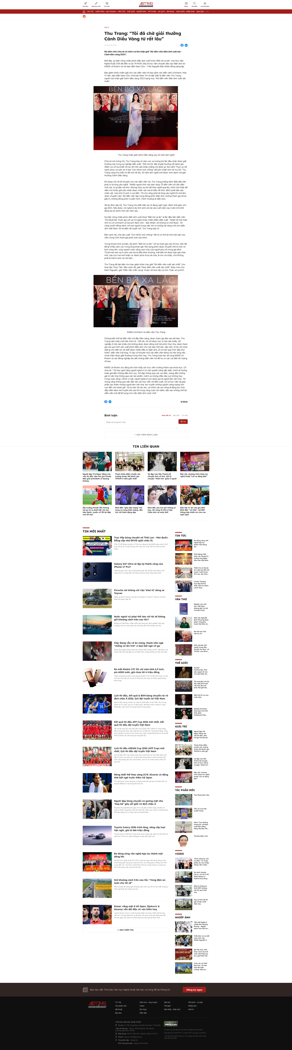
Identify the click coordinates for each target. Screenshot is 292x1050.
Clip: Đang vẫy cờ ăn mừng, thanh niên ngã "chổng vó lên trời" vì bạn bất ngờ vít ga (138, 644)
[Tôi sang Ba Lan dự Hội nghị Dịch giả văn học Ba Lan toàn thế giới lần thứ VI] (183, 686)
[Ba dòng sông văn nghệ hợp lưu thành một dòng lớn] (97, 861)
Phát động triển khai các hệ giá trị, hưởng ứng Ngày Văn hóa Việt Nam (201, 557)
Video (179, 853)
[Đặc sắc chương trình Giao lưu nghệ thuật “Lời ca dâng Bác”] (194, 461)
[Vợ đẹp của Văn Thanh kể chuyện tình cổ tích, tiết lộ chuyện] (183, 763)
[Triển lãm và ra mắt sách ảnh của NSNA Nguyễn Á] (183, 940)
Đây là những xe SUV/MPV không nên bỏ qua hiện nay (200, 889)
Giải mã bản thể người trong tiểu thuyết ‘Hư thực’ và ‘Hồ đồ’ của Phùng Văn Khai (201, 649)
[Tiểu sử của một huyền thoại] (183, 813)
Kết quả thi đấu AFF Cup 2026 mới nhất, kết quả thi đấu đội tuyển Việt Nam (139, 723)
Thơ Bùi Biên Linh (201, 836)
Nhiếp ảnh (182, 917)
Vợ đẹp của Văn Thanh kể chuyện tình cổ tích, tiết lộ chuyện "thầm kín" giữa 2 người (162, 476)
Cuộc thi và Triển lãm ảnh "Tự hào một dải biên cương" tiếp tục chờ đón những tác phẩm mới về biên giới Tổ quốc (201, 969)
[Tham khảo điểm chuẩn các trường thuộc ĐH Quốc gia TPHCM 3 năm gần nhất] (129, 461)
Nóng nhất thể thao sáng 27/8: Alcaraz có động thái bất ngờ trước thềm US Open (141, 776)
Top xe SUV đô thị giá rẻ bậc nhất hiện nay (201, 902)
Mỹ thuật (152, 11)
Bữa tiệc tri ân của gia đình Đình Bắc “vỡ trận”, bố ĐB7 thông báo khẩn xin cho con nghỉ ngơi (193, 511)
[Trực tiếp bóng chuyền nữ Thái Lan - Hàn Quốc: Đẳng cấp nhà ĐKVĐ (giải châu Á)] (97, 545)
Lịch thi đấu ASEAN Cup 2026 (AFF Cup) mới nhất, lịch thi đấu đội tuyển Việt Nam (139, 750)
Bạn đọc (200, 11)
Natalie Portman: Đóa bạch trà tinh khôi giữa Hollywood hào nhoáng (201, 713)
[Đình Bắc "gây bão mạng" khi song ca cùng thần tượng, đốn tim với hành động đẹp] (129, 495)
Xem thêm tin (126, 930)
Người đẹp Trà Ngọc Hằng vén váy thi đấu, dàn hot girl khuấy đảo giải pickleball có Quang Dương (97, 477)
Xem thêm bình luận (147, 435)
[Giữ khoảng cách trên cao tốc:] (97, 888)
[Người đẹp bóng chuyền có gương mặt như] (97, 809)
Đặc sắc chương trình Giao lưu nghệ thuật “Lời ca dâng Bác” (194, 475)
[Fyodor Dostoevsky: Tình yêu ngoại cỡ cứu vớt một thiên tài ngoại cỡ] (183, 672)
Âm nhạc (170, 11)
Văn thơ (121, 11)
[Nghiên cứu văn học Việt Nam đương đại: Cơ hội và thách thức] (183, 608)
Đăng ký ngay (194, 989)
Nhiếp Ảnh (141, 11)
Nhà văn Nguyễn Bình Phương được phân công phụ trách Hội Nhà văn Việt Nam (201, 622)
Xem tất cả (166, 415)
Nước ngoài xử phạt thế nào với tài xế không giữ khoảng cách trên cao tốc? (139, 618)
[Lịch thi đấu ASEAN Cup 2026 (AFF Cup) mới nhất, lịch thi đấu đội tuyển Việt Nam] (97, 756)
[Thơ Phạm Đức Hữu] (183, 799)
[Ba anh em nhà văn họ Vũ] (183, 636)
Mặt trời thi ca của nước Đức (201, 696)
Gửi (184, 422)
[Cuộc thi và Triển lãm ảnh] (183, 968)
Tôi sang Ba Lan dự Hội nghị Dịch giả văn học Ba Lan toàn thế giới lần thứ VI (201, 685)
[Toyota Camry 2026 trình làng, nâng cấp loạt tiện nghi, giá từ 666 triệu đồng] (97, 835)
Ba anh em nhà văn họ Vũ (200, 632)
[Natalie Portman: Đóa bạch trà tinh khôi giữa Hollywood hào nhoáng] (183, 713)
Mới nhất (176, 415)
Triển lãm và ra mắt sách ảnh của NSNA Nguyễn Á (201, 938)
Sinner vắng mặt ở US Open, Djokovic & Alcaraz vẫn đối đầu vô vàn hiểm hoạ (137, 908)
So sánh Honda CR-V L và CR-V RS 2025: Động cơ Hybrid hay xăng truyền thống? (201, 876)
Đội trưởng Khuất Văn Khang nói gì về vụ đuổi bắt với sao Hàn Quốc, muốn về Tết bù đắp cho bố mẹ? (97, 511)
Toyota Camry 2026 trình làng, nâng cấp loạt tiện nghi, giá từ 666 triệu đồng (139, 829)
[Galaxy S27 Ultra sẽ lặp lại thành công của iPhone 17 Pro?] (97, 572)
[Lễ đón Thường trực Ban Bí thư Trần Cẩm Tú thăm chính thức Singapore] (183, 586)
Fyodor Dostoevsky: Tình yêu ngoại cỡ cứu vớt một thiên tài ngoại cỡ (201, 672)
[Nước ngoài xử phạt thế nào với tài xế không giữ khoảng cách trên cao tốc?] (97, 624)
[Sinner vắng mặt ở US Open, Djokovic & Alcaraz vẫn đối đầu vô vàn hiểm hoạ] (97, 914)
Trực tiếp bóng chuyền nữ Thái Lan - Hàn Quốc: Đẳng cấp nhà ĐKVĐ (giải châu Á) (141, 539)
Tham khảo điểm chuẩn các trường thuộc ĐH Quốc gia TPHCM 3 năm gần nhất (127, 476)
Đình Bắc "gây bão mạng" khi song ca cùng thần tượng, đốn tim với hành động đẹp (129, 510)
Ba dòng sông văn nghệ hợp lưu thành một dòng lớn (201, 543)
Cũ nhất (185, 415)
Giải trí (106, 27)
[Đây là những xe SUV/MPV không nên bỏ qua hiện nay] (183, 890)
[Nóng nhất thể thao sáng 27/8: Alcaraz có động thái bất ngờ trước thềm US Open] (97, 782)
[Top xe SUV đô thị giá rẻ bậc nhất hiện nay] (183, 904)
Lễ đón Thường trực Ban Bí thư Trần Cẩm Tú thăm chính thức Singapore (201, 586)
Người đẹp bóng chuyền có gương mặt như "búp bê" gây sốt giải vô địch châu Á (138, 802)
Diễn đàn (143, 1013)
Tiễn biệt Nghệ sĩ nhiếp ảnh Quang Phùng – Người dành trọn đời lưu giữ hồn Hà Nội (201, 926)
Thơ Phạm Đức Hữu (201, 795)
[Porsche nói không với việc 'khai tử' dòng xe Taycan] (97, 598)
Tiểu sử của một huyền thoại (200, 810)
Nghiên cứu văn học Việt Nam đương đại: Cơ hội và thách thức (201, 607)
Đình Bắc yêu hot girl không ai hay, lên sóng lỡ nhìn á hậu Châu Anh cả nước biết (162, 510)
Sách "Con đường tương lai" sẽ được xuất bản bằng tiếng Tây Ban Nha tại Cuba (201, 826)
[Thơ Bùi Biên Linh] (183, 840)
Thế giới (131, 11)
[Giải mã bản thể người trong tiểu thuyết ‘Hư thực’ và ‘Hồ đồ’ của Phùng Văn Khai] (183, 649)
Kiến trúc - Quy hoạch (106, 11)
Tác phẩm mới (185, 790)
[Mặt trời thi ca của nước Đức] (183, 699)
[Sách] (183, 827)
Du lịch (161, 11)
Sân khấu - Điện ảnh (185, 11)
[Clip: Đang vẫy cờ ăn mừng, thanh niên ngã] (97, 651)
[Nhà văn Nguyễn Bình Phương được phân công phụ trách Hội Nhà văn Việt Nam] (183, 622)
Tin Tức (90, 11)
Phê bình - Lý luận (195, 1002)
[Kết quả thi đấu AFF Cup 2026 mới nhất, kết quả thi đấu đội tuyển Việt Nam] (97, 730)
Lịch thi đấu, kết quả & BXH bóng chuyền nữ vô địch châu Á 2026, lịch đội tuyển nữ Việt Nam (141, 697)
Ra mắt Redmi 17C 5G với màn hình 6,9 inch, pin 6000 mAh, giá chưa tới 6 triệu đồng (139, 671)
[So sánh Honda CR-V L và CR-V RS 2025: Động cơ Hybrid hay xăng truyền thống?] (183, 877)
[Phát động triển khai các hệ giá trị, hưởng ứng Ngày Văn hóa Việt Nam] (183, 558)
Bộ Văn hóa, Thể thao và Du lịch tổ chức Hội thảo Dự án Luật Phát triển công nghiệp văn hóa (201, 955)
